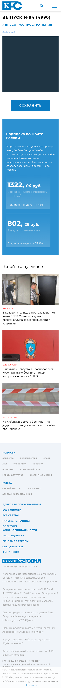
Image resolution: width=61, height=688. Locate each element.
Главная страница (16, 520)
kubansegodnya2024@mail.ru (19, 620)
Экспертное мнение (41, 475)
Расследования (14, 535)
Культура (38, 464)
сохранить (30, 105)
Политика (8, 469)
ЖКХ (4, 464)
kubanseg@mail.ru (13, 655)
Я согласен (31, 685)
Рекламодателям (15, 541)
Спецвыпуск (34, 488)
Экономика (20, 464)
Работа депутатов (12, 475)
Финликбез (10, 552)
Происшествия (28, 458)
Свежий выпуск (11, 488)
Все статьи (10, 515)
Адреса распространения (27, 24)
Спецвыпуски (12, 546)
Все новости (11, 509)
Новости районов (30, 469)
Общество (8, 458)
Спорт (46, 458)
